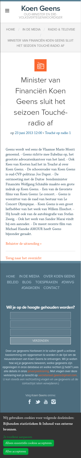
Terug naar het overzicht (24, 258)
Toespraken (46, 282)
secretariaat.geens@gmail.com (57, 375)
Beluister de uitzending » (24, 244)
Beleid (12, 282)
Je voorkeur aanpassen (17, 437)
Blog (26, 282)
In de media (29, 276)
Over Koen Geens (59, 276)
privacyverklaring (38, 371)
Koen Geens (40, 11)
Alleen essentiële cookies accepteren (28, 443)
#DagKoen (30, 288)
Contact (51, 288)
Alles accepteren (15, 451)
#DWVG (67, 282)
